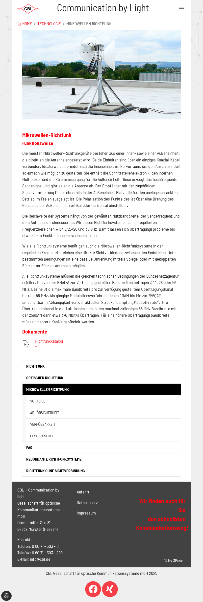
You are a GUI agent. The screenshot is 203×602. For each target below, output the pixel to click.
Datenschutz (87, 502)
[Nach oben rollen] (191, 590)
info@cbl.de (40, 559)
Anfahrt (83, 491)
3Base (178, 560)
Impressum (86, 512)
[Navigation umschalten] (181, 8)
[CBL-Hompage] (28, 8)
